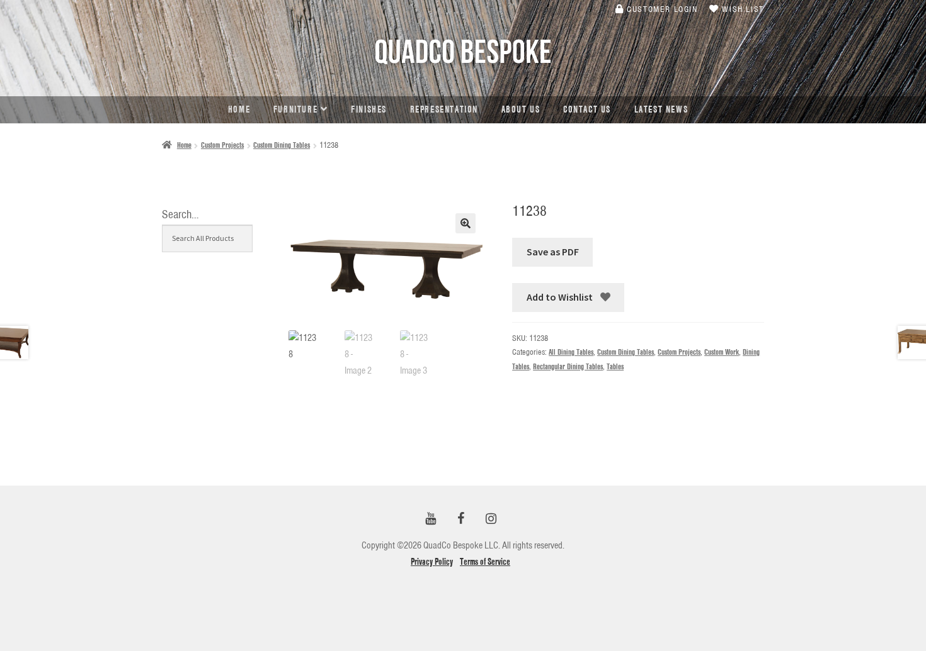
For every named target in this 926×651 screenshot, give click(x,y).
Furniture (295, 109)
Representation (444, 109)
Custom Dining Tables (281, 145)
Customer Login (661, 9)
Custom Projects (222, 145)
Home (239, 109)
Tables (615, 366)
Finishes (369, 109)
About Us (520, 109)
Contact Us (587, 109)
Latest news (661, 109)
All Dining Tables (571, 352)
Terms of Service (485, 561)
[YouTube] (430, 519)
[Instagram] (490, 519)
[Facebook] (460, 519)
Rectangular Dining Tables (568, 366)
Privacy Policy (432, 561)
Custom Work (721, 352)
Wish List (741, 9)
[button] (465, 223)
